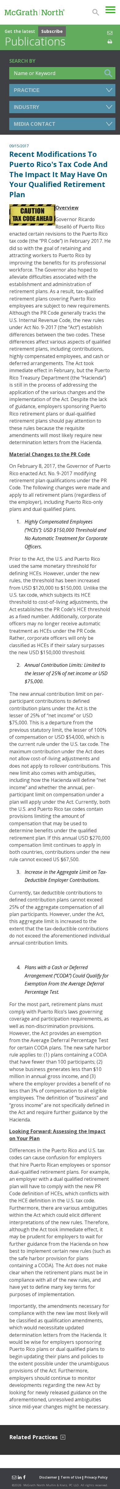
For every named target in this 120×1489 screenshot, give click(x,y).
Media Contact (34, 124)
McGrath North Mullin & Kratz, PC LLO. (51, 1485)
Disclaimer (48, 1477)
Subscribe (52, 31)
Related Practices (33, 1437)
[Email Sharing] (13, 1477)
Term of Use (71, 1477)
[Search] (95, 12)
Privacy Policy (96, 1477)
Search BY (22, 61)
